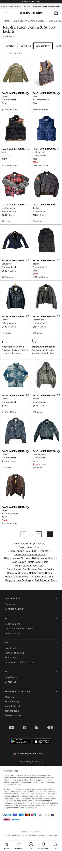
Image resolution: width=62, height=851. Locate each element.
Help (7, 672)
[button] (56, 13)
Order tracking (12, 624)
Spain (49, 835)
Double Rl (45, 551)
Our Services (12, 599)
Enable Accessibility (31, 1)
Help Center (11, 677)
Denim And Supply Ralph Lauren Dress (29, 573)
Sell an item (11, 657)
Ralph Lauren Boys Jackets (29, 543)
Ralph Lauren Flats (46, 580)
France (7, 835)
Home (6, 20)
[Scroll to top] (50, 534)
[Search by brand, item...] (6, 12)
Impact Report (12, 706)
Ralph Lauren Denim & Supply (29, 20)
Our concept (11, 604)
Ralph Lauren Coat (29, 547)
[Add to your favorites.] (27, 93)
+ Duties (11, 215)
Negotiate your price (13, 346)
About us (9, 697)
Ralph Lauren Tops (43, 576)
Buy (7, 618)
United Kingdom (18, 835)
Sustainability (12, 701)
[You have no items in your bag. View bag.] (56, 13)
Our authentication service (19, 628)
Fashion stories (13, 715)
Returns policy (12, 633)
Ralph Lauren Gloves (16, 558)
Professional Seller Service (19, 662)
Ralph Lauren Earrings (18, 580)
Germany (41, 835)
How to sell (11, 648)
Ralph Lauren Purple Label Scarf (29, 562)
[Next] (39, 534)
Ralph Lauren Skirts (16, 576)
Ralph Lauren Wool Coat (29, 565)
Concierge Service (15, 608)
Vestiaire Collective (17, 691)
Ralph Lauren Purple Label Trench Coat (29, 569)
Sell (7, 643)
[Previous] (23, 534)
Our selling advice (14, 652)
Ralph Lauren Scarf (43, 558)
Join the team (12, 710)
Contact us (10, 681)
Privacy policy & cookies (30, 761)
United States (31, 835)
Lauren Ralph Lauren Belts (29, 554)
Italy (55, 835)
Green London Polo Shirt (22, 551)
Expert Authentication (43, 346)
